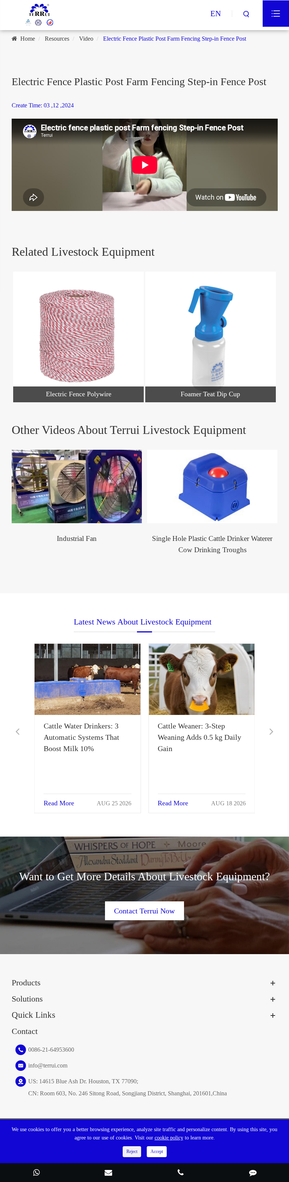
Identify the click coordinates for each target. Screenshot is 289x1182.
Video (86, 38)
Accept (157, 1151)
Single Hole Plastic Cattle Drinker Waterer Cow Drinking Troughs (212, 544)
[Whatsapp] (36, 1173)
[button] (17, 732)
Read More (59, 803)
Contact (25, 1031)
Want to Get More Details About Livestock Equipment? (144, 876)
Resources (57, 38)
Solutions (27, 998)
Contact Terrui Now (144, 911)
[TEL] (180, 1173)
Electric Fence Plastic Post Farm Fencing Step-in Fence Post (174, 38)
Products (26, 982)
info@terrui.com (47, 1065)
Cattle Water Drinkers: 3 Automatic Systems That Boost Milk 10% (195, 737)
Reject (131, 1151)
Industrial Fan (77, 538)
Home (27, 38)
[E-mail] (108, 1173)
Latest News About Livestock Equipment (142, 621)
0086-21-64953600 (51, 1049)
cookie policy (169, 1138)
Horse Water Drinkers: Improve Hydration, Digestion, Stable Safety (81, 737)
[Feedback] (253, 1173)
